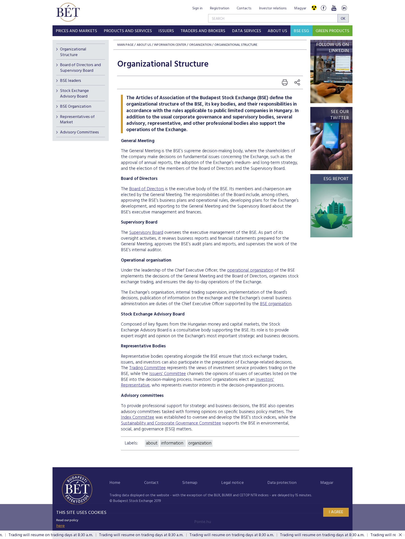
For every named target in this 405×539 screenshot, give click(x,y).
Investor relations (273, 8)
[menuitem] (76, 30)
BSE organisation (275, 303)
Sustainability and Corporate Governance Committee (171, 423)
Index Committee (137, 417)
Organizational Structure (73, 52)
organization (199, 443)
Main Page (125, 45)
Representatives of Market (77, 120)
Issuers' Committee (167, 373)
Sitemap (189, 483)
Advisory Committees (79, 132)
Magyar (300, 8)
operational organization (250, 270)
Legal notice (232, 483)
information (172, 443)
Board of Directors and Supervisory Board (80, 68)
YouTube (333, 8)
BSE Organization (75, 106)
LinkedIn (344, 8)
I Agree (336, 512)
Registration (219, 8)
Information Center (170, 45)
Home (114, 483)
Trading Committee (147, 368)
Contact (151, 483)
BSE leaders (70, 80)
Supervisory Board (146, 232)
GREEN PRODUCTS (332, 31)
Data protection (281, 483)
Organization (200, 45)
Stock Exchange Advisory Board (74, 93)
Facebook (323, 8)
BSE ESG (301, 31)
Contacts (244, 8)
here (60, 526)
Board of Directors (146, 189)
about (152, 443)
